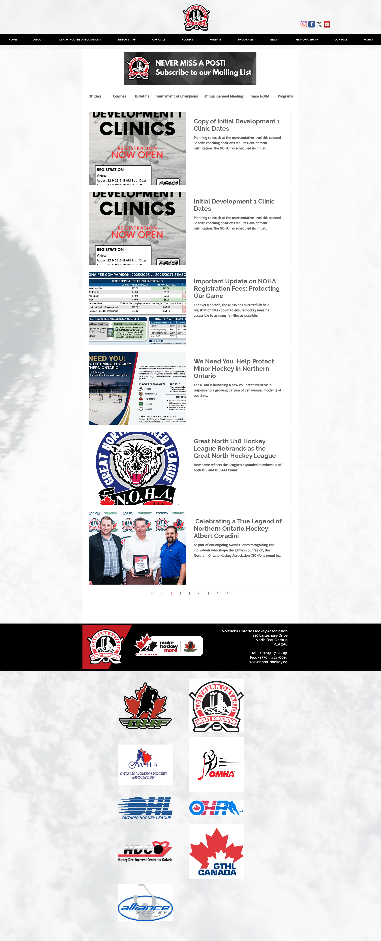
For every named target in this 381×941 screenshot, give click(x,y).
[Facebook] (311, 24)
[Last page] (227, 593)
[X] (319, 24)
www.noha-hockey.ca (268, 662)
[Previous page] (162, 593)
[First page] (153, 593)
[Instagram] (304, 24)
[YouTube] (327, 24)
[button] (80, 39)
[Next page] (217, 593)
